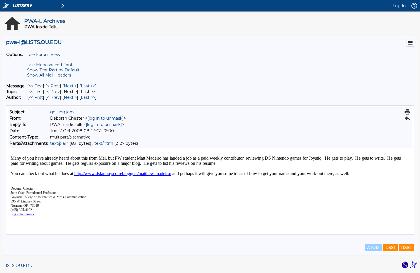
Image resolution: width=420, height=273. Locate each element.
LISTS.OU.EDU (17, 265)
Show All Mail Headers (49, 75)
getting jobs (62, 112)
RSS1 (390, 247)
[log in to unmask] (105, 118)
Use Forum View (43, 54)
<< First (36, 86)
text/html (103, 143)
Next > (70, 86)
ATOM (373, 247)
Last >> (88, 86)
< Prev (53, 86)
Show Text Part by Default (53, 70)
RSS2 (406, 247)
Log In (399, 5)
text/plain (59, 143)
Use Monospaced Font (50, 64)
